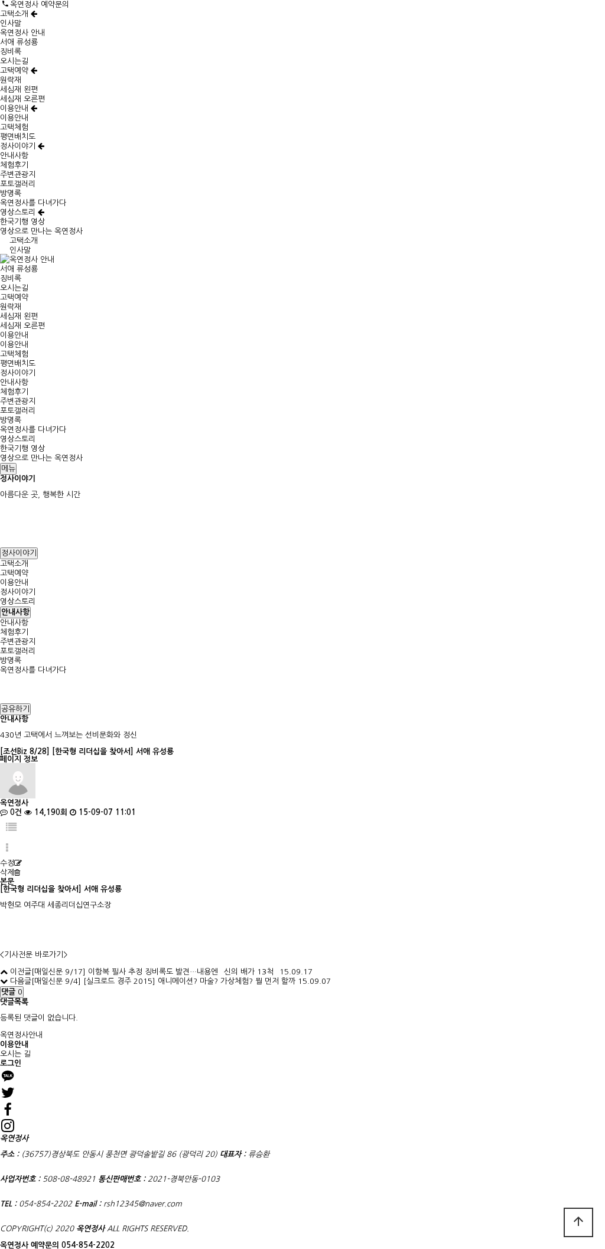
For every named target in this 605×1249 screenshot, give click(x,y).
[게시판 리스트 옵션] (7, 848)
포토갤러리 (17, 184)
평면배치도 (17, 137)
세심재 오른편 (22, 99)
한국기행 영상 (22, 222)
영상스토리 (19, 212)
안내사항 (14, 155)
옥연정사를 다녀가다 (33, 203)
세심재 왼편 (19, 89)
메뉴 (8, 468)
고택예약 (15, 70)
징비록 (10, 52)
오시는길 (14, 61)
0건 (15, 812)
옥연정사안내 (21, 1035)
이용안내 (15, 108)
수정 (7, 863)
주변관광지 (17, 174)
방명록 (10, 193)
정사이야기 (19, 146)
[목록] (11, 827)
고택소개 (15, 14)
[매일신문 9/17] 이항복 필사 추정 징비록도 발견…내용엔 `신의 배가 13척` (154, 972)
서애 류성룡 (19, 42)
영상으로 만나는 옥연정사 (41, 231)
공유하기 (15, 709)
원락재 (10, 80)
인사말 (10, 23)
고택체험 (14, 127)
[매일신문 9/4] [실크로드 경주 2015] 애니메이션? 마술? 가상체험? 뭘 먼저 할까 (163, 981)
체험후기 (14, 165)
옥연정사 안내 (22, 33)
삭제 (7, 872)
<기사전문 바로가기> (33, 954)
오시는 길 (15, 1054)
